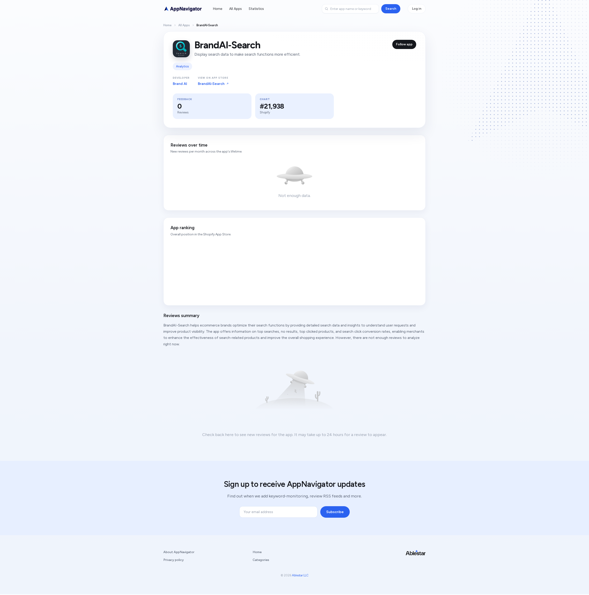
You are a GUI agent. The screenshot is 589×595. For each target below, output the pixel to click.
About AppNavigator (178, 552)
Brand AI (180, 83)
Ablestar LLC (300, 575)
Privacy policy (173, 560)
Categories (261, 560)
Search (390, 9)
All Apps (235, 9)
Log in (416, 9)
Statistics (256, 9)
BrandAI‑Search (211, 83)
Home (217, 9)
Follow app (404, 44)
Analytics (182, 66)
